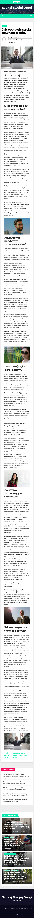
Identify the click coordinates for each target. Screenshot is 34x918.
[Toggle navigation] (31, 16)
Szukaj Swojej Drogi (17, 8)
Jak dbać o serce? (6, 755)
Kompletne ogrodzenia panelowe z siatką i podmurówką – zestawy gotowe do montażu (15, 876)
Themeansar (29, 908)
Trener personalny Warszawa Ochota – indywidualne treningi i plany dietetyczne (14, 842)
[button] (27, 15)
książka (27, 39)
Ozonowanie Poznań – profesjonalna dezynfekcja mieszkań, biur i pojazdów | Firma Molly (16, 776)
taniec (13, 42)
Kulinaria (6, 837)
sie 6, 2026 (8, 881)
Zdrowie (12, 837)
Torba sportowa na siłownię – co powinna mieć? (19, 755)
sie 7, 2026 (8, 864)
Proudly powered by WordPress (9, 908)
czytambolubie (21, 39)
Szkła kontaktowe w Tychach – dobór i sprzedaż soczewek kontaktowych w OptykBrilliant (16, 859)
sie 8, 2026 (8, 848)
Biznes (7, 911)
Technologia (14, 870)
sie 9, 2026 (8, 831)
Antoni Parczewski (15, 37)
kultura (9, 42)
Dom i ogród (7, 870)
